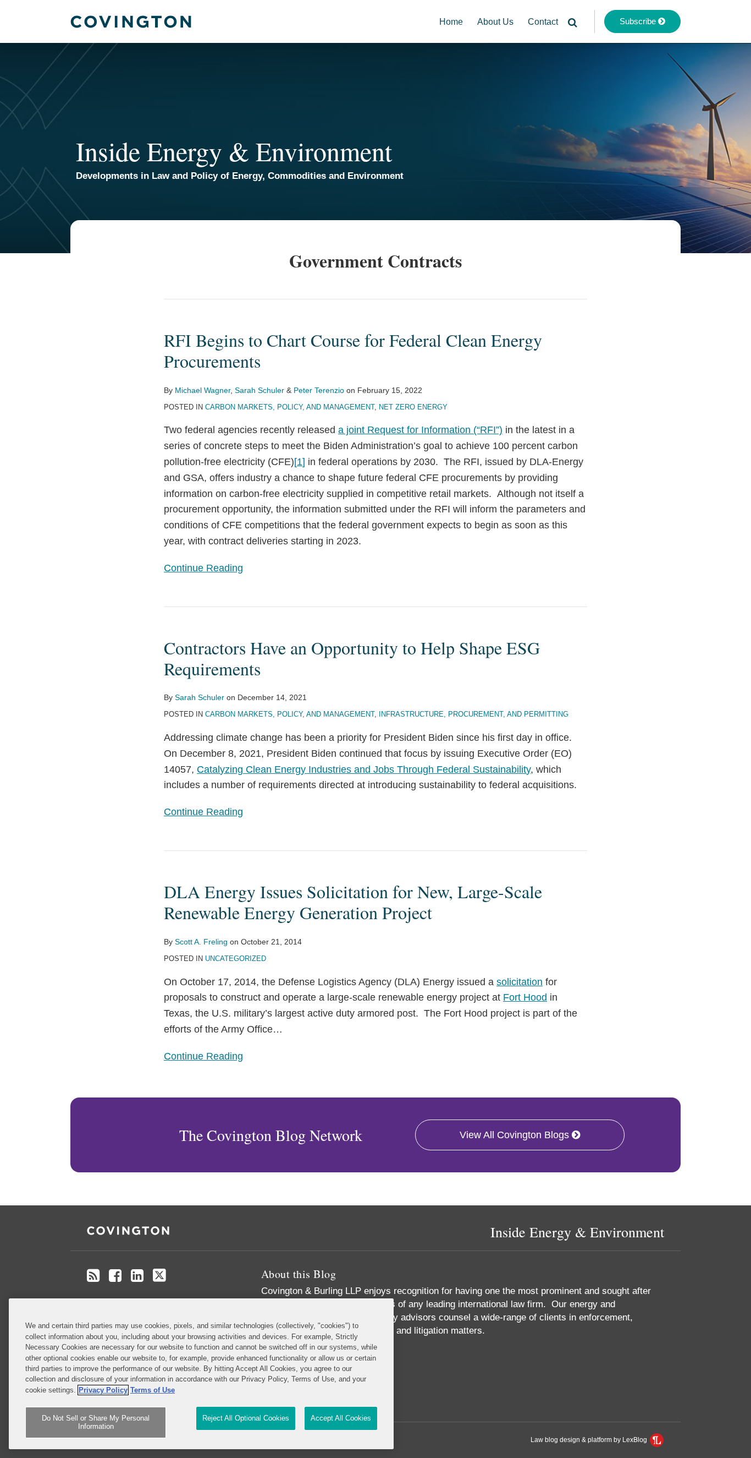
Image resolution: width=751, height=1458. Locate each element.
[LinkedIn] (137, 1276)
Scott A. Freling (201, 941)
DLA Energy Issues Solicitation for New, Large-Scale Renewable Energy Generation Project (353, 902)
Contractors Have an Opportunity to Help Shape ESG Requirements (352, 658)
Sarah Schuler (259, 390)
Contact (543, 21)
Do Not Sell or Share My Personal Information (96, 1422)
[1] (299, 461)
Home (451, 21)
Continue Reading (203, 567)
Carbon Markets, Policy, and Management (289, 407)
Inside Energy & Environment (234, 150)
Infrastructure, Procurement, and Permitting (473, 714)
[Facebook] (115, 1276)
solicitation (519, 981)
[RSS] (93, 1276)
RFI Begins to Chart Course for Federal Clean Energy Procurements (353, 350)
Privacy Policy (103, 1390)
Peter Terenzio (319, 390)
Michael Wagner (202, 390)
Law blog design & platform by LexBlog (590, 1440)
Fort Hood (525, 997)
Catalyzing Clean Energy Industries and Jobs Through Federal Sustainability (364, 769)
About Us (495, 21)
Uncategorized (235, 958)
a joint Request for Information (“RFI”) (420, 429)
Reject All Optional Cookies (245, 1418)
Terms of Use (152, 1390)
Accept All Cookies (341, 1418)
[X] (159, 1276)
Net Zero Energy (413, 407)
